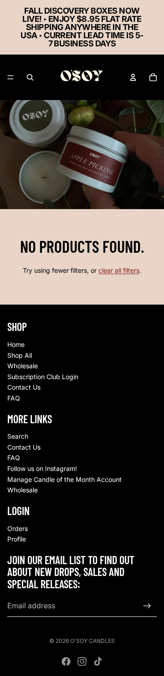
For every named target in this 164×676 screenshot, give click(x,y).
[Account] (133, 77)
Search (17, 436)
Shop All (19, 355)
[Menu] (10, 77)
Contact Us (24, 387)
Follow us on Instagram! (42, 468)
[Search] (30, 77)
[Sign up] (147, 605)
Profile (16, 539)
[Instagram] (82, 661)
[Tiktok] (97, 661)
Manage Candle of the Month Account (64, 479)
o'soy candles (92, 640)
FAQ (13, 398)
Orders (17, 528)
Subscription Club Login (42, 377)
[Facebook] (66, 661)
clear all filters (118, 270)
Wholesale (22, 366)
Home (16, 344)
